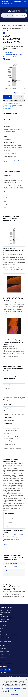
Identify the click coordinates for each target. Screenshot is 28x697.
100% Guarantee (20, 93)
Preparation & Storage (16, 105)
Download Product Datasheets (13, 566)
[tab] (7, 97)
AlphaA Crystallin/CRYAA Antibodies (13, 27)
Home (3, 25)
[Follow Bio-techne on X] (5, 669)
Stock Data (3, 657)
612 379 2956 (5, 616)
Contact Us (3, 672)
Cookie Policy (14, 676)
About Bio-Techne (4, 625)
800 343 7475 (8, 618)
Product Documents (15, 107)
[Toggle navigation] (2, 10)
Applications (6, 105)
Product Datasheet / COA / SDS (15, 54)
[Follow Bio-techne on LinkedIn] (1, 669)
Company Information (5, 651)
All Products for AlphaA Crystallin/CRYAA (13, 534)
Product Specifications (9, 103)
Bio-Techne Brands (4, 628)
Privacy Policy (4, 676)
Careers (2, 631)
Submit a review (8, 52)
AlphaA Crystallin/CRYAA (19, 25)
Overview (2, 645)
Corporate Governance (5, 663)
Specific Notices (7, 108)
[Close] (26, 679)
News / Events (3, 648)
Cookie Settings (14, 694)
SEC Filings (2, 660)
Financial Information (5, 654)
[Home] (14, 10)
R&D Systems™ (5, 1)
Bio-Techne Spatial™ (16, 1)
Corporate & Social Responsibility (8, 634)
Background (6, 107)
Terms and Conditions (5, 637)
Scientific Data (19, 103)
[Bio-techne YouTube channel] (9, 669)
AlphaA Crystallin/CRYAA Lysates (11, 537)
